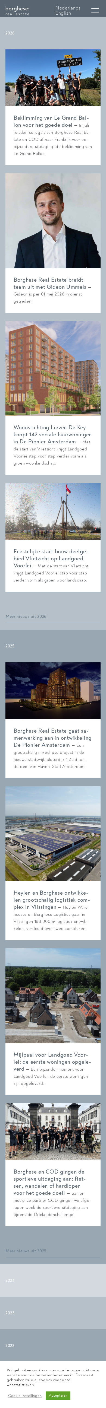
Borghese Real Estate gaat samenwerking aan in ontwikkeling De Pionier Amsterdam (53, 738)
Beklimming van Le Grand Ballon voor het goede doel (51, 121)
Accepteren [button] (58, 1395)
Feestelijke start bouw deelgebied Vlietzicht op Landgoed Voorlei (51, 558)
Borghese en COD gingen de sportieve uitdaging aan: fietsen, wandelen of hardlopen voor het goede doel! (50, 1182)
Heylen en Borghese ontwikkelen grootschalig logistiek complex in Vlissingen (52, 900)
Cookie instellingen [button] (25, 1395)
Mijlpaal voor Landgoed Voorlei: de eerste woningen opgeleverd (52, 1062)
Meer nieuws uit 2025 (26, 1251)
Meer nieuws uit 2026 (26, 616)
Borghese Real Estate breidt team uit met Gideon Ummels (50, 283)
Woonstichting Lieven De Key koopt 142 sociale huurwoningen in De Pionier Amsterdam (53, 434)
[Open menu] (95, 10)
